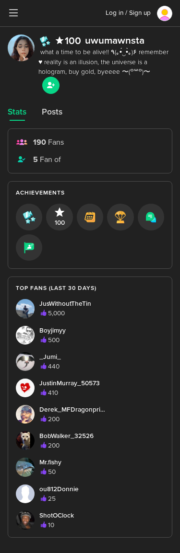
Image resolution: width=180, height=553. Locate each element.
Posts (52, 112)
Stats (17, 112)
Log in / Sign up (128, 13)
